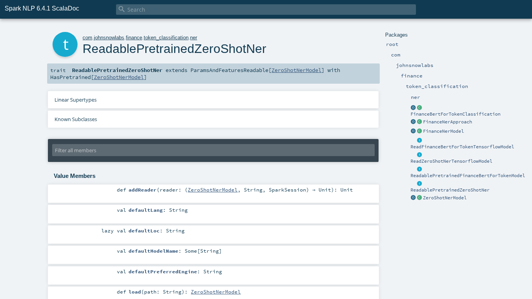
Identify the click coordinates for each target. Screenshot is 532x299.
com (87, 37)
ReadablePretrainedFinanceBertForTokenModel (467, 175)
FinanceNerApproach (447, 122)
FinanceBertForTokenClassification (455, 114)
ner (193, 37)
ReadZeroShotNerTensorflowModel (451, 161)
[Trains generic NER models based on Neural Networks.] (419, 122)
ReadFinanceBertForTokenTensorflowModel (462, 147)
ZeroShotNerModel (445, 198)
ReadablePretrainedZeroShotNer (450, 190)
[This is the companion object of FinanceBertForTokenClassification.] (413, 108)
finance (134, 37)
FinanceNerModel (443, 131)
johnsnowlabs (109, 37)
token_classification (166, 37)
